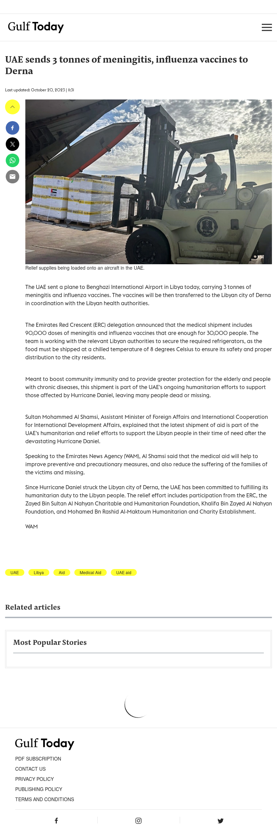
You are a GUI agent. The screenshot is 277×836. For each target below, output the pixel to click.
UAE (14, 572)
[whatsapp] (12, 160)
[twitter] (12, 144)
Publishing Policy (38, 789)
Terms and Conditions (44, 799)
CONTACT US (30, 768)
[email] (12, 176)
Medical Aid (90, 572)
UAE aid (123, 572)
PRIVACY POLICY (34, 778)
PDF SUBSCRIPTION (38, 758)
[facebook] (12, 128)
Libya (39, 572)
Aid (62, 572)
